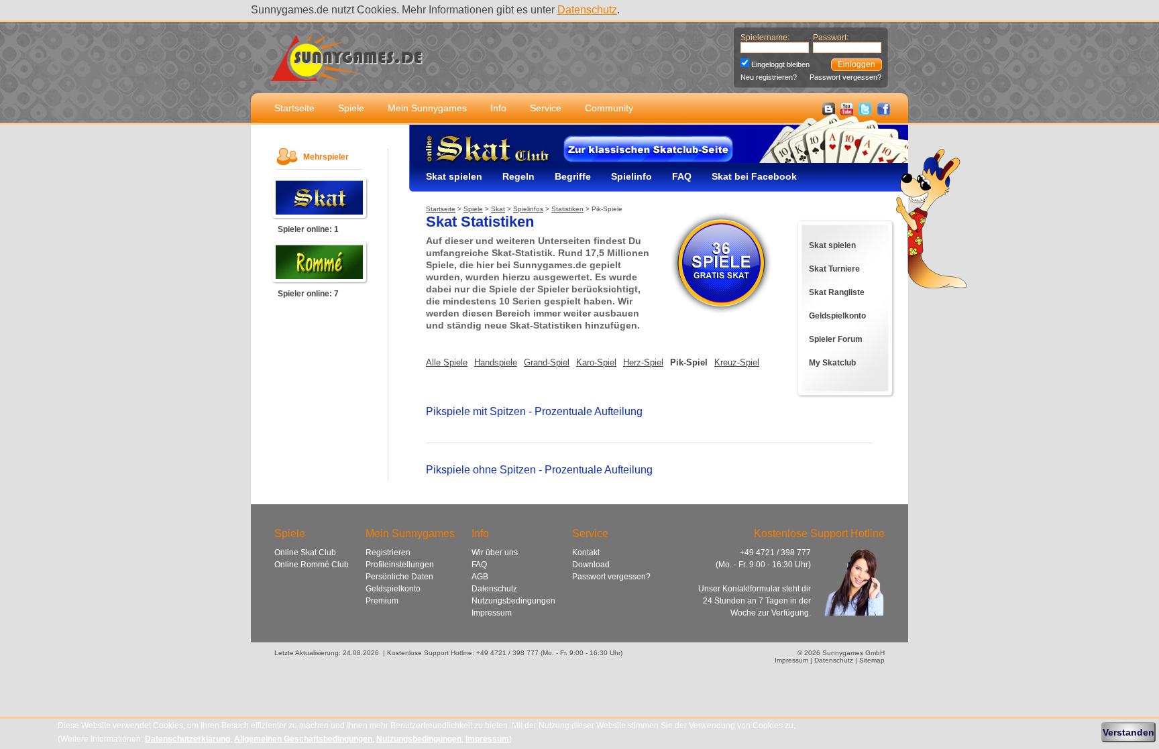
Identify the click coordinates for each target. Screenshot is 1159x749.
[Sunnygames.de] (347, 74)
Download (591, 564)
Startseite (294, 108)
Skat (498, 209)
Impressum (492, 613)
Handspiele (495, 362)
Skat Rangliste (837, 292)
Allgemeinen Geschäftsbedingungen (303, 739)
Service (545, 108)
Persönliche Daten (399, 576)
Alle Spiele (446, 362)
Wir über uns (495, 552)
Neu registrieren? (768, 77)
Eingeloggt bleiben (780, 64)
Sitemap (872, 660)
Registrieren (388, 552)
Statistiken (567, 209)
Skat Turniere (834, 269)
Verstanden (1128, 732)
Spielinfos (528, 209)
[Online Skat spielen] (320, 217)
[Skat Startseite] (473, 161)
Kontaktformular (751, 588)
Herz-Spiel (643, 362)
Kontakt (586, 552)
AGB (480, 576)
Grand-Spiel (546, 362)
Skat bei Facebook (754, 176)
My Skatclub (832, 362)
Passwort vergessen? (845, 77)
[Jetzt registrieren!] (721, 314)
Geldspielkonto (837, 316)
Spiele (351, 108)
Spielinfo (631, 176)
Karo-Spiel (596, 362)
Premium (382, 601)
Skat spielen (454, 176)
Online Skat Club (305, 552)
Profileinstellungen (400, 564)
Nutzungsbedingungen (513, 601)
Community (609, 108)
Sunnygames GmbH (853, 652)
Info (498, 108)
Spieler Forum (836, 339)
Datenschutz (587, 9)
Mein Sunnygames (427, 108)
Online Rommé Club (311, 564)
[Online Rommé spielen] (320, 281)
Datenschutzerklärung (187, 739)
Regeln (518, 176)
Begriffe (573, 176)
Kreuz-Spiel (736, 362)
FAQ (682, 176)
